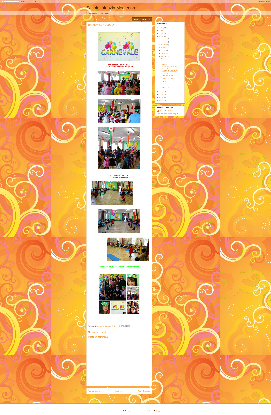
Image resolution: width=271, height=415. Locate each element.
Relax (162, 59)
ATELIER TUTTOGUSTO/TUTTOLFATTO (169, 66)
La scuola (105, 13)
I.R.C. (162, 84)
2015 (161, 97)
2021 (161, 28)
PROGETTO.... (166, 87)
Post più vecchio (144, 391)
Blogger (158, 411)
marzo (163, 53)
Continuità (164, 81)
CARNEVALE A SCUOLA (169, 71)
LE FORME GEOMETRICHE (167, 74)
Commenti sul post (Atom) (122, 398)
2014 (161, 100)
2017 (161, 91)
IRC (162, 62)
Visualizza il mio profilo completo (168, 114)
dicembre (164, 39)
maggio (163, 50)
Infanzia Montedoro (166, 111)
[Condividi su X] (124, 326)
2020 (161, 30)
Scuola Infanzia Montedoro (111, 7)
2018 (161, 36)
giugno (163, 47)
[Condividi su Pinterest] (128, 326)
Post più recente (94, 391)
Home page (93, 13)
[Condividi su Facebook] (126, 326)
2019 (161, 33)
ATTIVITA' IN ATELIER (168, 78)
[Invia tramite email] (120, 326)
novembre (164, 42)
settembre (164, 44)
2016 (161, 94)
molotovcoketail (143, 411)
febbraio (164, 56)
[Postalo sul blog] (122, 326)
